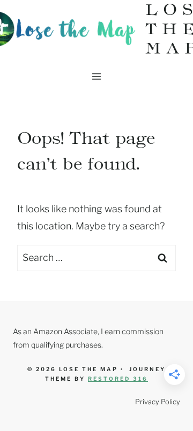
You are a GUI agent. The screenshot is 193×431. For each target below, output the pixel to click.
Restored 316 (118, 378)
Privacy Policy (157, 402)
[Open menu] (97, 76)
